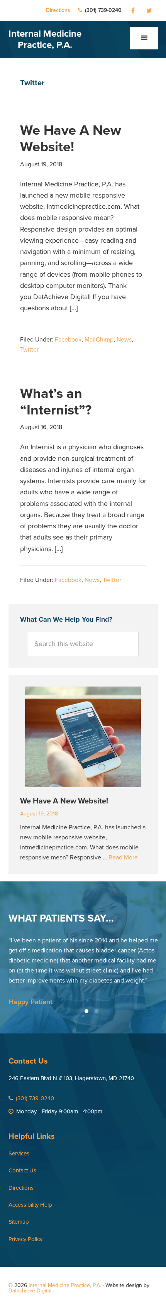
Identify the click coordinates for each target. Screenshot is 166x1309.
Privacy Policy (25, 1239)
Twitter (29, 349)
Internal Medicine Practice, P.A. (44, 39)
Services (18, 1153)
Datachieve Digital (29, 1290)
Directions (58, 10)
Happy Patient (30, 1002)
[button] (144, 38)
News (124, 339)
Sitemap (18, 1221)
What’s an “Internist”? (55, 401)
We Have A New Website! (70, 138)
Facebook (68, 339)
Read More (123, 857)
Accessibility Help (30, 1204)
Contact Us (22, 1170)
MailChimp (99, 339)
